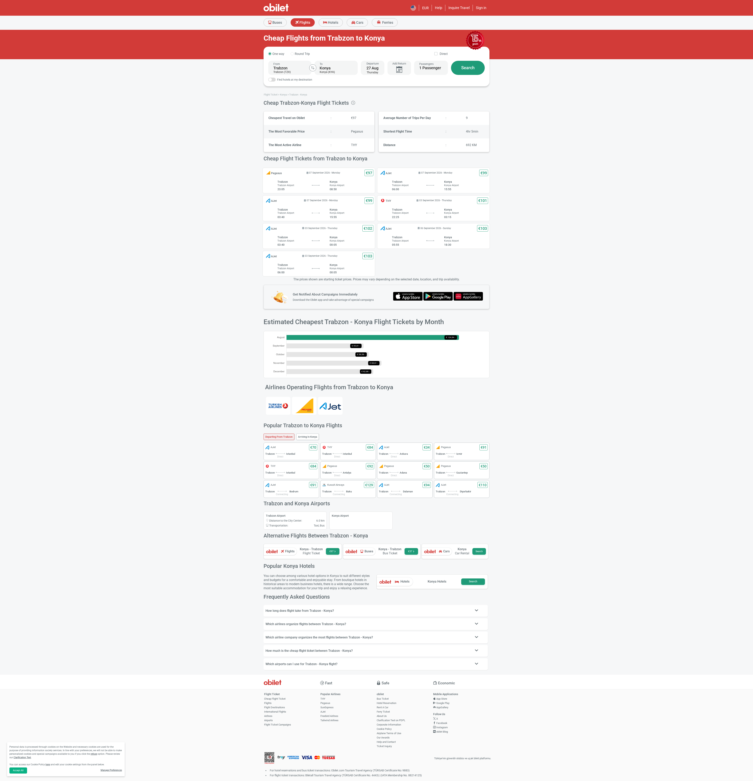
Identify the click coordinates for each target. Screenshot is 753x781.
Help (438, 8)
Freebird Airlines (329, 716)
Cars (359, 22)
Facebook (441, 723)
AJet (323, 711)
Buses (277, 22)
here (47, 764)
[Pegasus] (304, 406)
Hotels (332, 22)
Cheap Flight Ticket (275, 698)
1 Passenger (430, 67)
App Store (441, 698)
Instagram (442, 727)
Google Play (442, 703)
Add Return (399, 63)
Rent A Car (382, 707)
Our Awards (383, 737)
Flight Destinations (274, 707)
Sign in (481, 8)
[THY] (278, 406)
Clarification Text (22, 757)
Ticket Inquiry (384, 746)
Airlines (268, 716)
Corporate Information (389, 724)
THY (322, 698)
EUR (425, 8)
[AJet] (330, 406)
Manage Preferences (111, 770)
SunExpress (327, 707)
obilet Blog (442, 731)
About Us (382, 716)
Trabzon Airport (276, 515)
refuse (94, 754)
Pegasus (325, 703)
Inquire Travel (459, 8)
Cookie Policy (384, 728)
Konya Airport (340, 515)
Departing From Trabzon (279, 436)
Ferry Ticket (383, 711)
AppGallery (442, 707)
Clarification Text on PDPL (391, 720)
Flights (304, 22)
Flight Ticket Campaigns (277, 724)
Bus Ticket (383, 698)
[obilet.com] (285, 11)
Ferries (387, 22)
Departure (372, 63)
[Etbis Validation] (269, 758)
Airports (268, 720)
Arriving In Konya (307, 436)
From (276, 63)
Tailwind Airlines (329, 720)
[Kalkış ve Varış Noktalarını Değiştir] (312, 67)
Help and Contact (386, 741)
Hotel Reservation (386, 703)
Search (468, 67)
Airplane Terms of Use (389, 733)
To (321, 63)
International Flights (275, 711)
